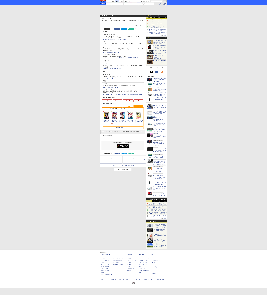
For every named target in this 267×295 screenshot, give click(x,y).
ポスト (108, 153)
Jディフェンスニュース (144, 258)
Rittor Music (129, 254)
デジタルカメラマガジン (105, 270)
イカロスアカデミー (144, 264)
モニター (124, 5)
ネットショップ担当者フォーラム (119, 258)
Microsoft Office (157, 5)
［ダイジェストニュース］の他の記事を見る (123, 165)
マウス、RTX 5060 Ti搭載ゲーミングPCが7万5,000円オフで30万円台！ (159, 47)
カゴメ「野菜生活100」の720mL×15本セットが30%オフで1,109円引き (159, 89)
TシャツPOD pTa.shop (157, 267)
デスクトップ (117, 100)
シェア (118, 153)
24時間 (154, 17)
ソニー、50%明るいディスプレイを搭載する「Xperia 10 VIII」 (159, 188)
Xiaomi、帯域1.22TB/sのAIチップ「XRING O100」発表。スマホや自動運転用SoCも (159, 163)
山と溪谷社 (129, 264)
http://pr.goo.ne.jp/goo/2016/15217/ (111, 87)
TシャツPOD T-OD (132, 260)
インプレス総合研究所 (105, 260)
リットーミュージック (132, 256)
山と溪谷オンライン (132, 266)
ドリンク (128, 106)
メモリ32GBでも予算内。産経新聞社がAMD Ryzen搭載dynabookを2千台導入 (159, 42)
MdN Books (142, 268)
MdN (140, 266)
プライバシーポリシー (138, 279)
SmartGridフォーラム (117, 256)
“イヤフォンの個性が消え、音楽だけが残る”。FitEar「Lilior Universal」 (159, 57)
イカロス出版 (141, 254)
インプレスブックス (116, 269)
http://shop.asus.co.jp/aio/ (109, 78)
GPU (147, 5)
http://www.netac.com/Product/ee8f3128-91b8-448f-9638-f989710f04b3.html (121, 57)
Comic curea (155, 258)
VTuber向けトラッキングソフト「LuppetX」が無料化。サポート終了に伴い (159, 130)
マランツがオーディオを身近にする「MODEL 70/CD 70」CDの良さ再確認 (159, 52)
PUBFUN (153, 262)
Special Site (152, 37)
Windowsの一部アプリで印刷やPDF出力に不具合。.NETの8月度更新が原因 (159, 112)
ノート (107, 100)
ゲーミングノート (141, 5)
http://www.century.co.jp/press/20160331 (113, 45)
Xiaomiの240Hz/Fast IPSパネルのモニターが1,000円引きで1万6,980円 (159, 80)
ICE (152, 254)
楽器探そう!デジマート (132, 258)
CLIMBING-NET (131, 268)
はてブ (125, 153)
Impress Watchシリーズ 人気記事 (157, 199)
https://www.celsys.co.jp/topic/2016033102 (113, 68)
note (131, 153)
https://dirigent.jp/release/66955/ (111, 52)
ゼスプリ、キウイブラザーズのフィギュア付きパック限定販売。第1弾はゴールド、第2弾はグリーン (158, 204)
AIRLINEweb (142, 256)
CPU (151, 5)
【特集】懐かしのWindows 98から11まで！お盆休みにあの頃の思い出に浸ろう (159, 245)
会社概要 (145, 279)
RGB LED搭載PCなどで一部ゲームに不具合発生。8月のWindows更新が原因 (159, 150)
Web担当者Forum (104, 258)
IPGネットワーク (154, 266)
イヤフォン (107, 106)
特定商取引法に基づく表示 (162, 279)
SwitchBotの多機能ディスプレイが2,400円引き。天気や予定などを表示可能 (159, 94)
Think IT (102, 256)
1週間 (159, 17)
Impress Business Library (118, 260)
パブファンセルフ (156, 264)
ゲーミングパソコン (132, 5)
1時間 (149, 17)
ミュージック (117, 106)
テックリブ (141, 272)
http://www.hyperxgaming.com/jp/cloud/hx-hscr (114, 39)
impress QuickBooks (156, 260)
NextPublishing (116, 272)
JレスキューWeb (143, 262)
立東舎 (129, 262)
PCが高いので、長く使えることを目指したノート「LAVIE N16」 (159, 119)
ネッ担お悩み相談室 (105, 266)
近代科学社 (129, 270)
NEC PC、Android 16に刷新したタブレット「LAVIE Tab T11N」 (159, 107)
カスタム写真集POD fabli (158, 269)
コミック (138, 106)
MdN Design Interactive (144, 270)
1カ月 (165, 17)
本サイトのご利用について (105, 279)
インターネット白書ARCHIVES (107, 274)
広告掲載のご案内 (121, 279)
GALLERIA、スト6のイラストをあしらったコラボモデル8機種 (159, 136)
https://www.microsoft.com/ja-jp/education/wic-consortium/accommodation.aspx (122, 94)
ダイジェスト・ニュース (108, 158)
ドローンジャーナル (105, 264)
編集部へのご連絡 (129, 279)
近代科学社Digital (131, 272)
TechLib (141, 274)
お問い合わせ (113, 279)
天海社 (154, 256)
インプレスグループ (152, 279)
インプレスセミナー (116, 262)
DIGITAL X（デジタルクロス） (118, 264)
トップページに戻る (123, 169)
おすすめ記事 (153, 221)
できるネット (103, 272)
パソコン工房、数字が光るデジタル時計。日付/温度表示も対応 (159, 124)
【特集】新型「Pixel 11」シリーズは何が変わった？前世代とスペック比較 (159, 235)
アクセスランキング (154, 15)
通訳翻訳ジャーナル (144, 260)
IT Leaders (103, 262)
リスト (112, 153)
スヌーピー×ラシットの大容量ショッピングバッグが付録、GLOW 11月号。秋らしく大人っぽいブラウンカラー (158, 210)
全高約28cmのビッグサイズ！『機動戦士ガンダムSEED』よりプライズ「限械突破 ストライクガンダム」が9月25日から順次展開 (158, 213)
